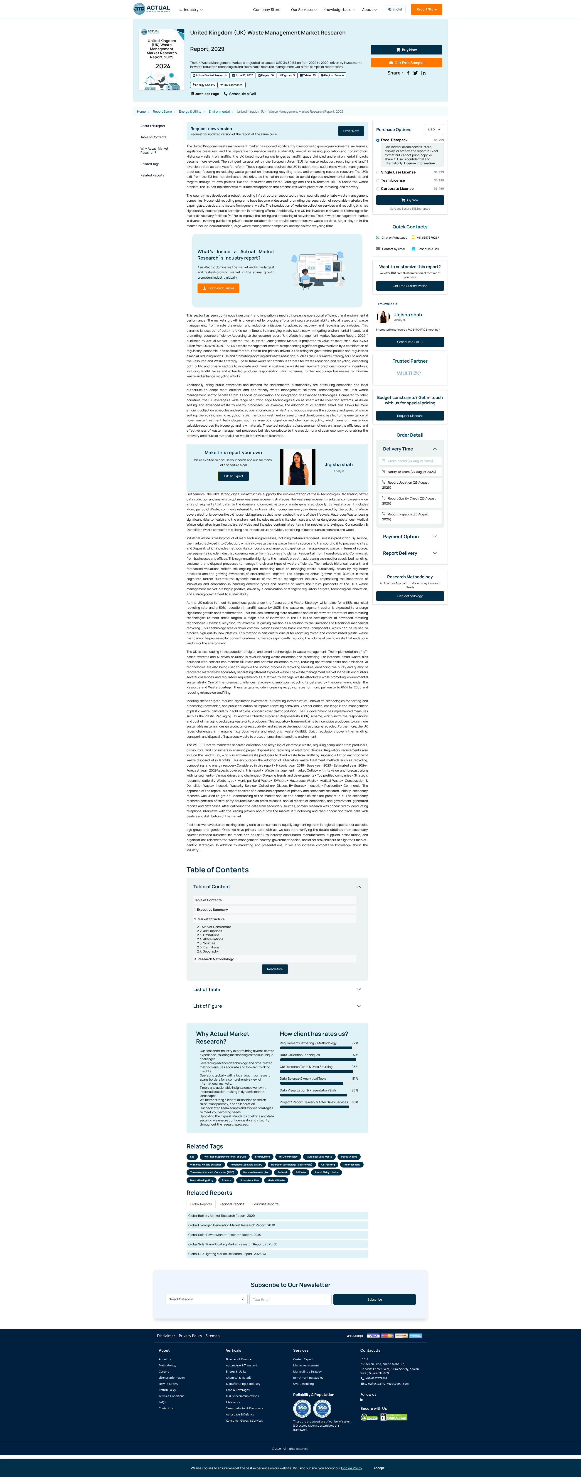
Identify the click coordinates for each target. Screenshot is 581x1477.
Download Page (206, 94)
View (355, 131)
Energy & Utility (205, 85)
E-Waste (301, 1172)
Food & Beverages (238, 1390)
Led (192, 1156)
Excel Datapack (412, 139)
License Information (419, 163)
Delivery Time (398, 449)
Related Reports (152, 175)
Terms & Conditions (171, 1396)
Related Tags (149, 164)
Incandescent (352, 1164)
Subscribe (374, 1299)
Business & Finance (238, 1359)
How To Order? (168, 1384)
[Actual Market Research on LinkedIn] (361, 1399)
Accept (379, 1468)
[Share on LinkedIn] (423, 73)
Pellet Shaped (349, 1156)
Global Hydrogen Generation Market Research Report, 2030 (231, 1225)
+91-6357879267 (376, 1378)
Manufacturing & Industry (243, 1384)
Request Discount (410, 415)
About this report (152, 126)
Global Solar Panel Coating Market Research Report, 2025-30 (232, 1244)
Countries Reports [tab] (265, 1204)
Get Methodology (410, 596)
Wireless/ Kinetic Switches (206, 1164)
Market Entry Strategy (307, 1371)
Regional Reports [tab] (231, 1204)
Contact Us (166, 1408)
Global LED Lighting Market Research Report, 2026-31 (227, 1254)
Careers (164, 1371)
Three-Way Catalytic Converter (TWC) (212, 1172)
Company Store (266, 9)
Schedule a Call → (410, 342)
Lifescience (233, 1402)
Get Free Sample (409, 62)
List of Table (206, 989)
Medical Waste (276, 1180)
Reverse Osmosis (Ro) (256, 1172)
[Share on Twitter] (415, 73)
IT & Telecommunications (242, 1396)
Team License (412, 180)
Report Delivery (400, 553)
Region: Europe (334, 75)
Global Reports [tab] (201, 1204)
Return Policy (167, 1390)
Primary (226, 1180)
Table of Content (211, 886)
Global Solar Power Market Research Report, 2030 (224, 1234)
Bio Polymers (262, 1156)
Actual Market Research (211, 75)
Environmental (233, 85)
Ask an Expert (233, 476)
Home (141, 111)
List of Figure (207, 1006)
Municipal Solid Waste (319, 1156)
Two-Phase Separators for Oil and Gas (224, 1156)
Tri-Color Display (288, 1156)
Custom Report (303, 1359)
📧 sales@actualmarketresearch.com (384, 1383)
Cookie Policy (351, 1468)
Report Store (427, 9)
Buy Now (409, 49)
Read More (275, 969)
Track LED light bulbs (326, 1172)
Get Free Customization (410, 286)
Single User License (412, 172)
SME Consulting (303, 1384)
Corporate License (412, 188)
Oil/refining (328, 1164)
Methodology (167, 1365)
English (398, 9)
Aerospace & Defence (240, 1414)
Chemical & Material (239, 1378)
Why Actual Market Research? (154, 150)
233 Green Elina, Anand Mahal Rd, (382, 1364)
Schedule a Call (242, 94)
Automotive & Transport (241, 1365)
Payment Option (401, 536)
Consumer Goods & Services (244, 1421)
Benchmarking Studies (308, 1378)
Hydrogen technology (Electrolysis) (291, 1164)
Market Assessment (306, 1365)
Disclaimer (166, 1336)
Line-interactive (249, 1180)
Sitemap (213, 1336)
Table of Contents (153, 137)
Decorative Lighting (201, 1180)
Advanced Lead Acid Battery (246, 1164)
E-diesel (282, 1172)
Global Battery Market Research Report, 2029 (221, 1215)
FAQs (162, 1402)
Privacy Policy (190, 1336)
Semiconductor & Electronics (244, 1408)
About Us (165, 1359)
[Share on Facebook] (408, 73)
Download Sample (221, 288)
